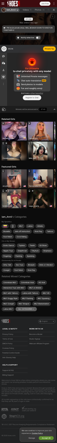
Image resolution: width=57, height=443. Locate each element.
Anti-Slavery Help (9, 357)
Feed (50, 10)
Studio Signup (34, 339)
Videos (27, 10)
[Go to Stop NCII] (17, 416)
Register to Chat (32, 98)
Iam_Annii (7, 216)
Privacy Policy (7, 334)
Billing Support (8, 375)
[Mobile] (13, 226)
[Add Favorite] (4, 48)
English (45, 321)
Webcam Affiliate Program (39, 344)
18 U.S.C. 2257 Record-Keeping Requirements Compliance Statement (28, 424)
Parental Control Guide (11, 353)
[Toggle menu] (3, 3)
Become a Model (35, 334)
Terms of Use (7, 339)
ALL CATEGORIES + (26, 309)
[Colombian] (5, 226)
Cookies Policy (8, 348)
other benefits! (36, 93)
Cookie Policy (37, 433)
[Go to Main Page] (17, 3)
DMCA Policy (7, 344)
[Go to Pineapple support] (4, 416)
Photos (40, 10)
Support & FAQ (8, 370)
